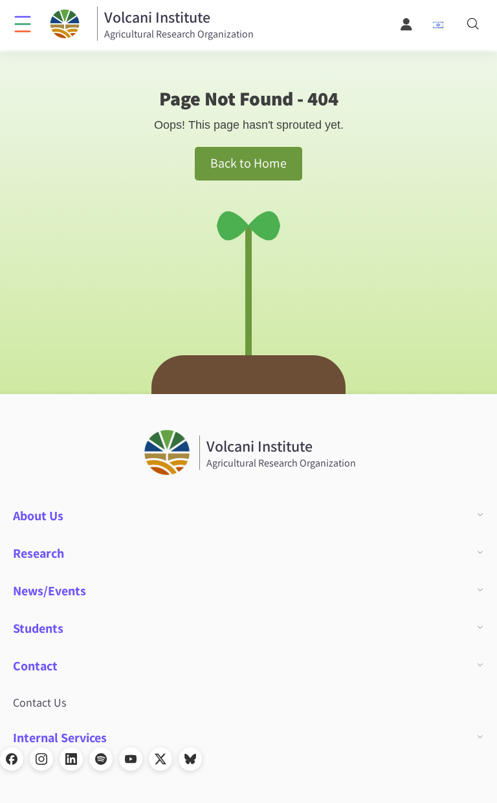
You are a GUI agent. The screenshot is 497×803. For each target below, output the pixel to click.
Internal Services (60, 737)
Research (38, 553)
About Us (38, 515)
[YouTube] (130, 759)
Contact (35, 665)
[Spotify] (101, 759)
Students (38, 628)
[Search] (473, 25)
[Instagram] (41, 759)
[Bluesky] (190, 759)
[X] (160, 759)
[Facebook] (11, 759)
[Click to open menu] (22, 23)
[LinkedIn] (71, 759)
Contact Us (39, 702)
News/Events (49, 590)
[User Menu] (407, 24)
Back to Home (248, 163)
